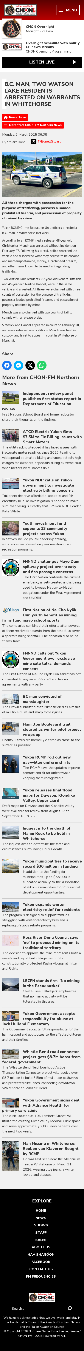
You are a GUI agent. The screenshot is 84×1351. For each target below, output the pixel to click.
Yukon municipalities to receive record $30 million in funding (52, 864)
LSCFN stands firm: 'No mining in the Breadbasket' (51, 983)
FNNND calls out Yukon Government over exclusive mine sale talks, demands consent (49, 661)
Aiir (63, 1336)
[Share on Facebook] (7, 365)
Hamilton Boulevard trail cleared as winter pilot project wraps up (52, 729)
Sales (41, 1240)
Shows (41, 1225)
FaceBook (40, 1261)
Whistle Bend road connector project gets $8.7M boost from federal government (41, 1057)
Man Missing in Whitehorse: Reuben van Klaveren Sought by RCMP (51, 1148)
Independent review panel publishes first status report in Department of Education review (41, 401)
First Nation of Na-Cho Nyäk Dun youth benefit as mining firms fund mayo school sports (39, 615)
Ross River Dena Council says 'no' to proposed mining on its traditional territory (51, 942)
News (41, 1218)
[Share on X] (30, 365)
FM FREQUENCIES (41, 1276)
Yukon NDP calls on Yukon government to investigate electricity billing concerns (48, 485)
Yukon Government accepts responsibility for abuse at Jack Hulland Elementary (38, 1019)
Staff (41, 1232)
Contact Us (41, 1269)
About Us (41, 1247)
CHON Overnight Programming (49, 51)
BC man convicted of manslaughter (42, 699)
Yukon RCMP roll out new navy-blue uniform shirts (47, 760)
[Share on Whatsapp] (42, 365)
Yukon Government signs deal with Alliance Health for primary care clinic (40, 1105)
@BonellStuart (49, 141)
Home (41, 1210)
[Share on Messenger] (18, 365)
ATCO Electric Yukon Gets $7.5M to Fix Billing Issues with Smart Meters (52, 437)
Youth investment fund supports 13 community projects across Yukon (45, 528)
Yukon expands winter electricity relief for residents (51, 907)
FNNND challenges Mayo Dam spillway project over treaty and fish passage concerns (51, 566)
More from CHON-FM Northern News (35, 125)
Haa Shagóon (41, 1254)
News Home (17, 117)
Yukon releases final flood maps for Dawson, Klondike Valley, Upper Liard (49, 795)
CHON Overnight (40, 27)
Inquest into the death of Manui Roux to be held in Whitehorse (47, 833)
